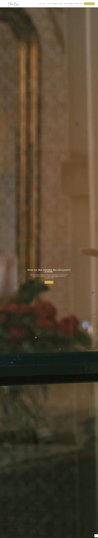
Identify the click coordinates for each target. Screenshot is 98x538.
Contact (81, 3)
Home (40, 3)
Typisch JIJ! (60, 3)
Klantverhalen (76, 3)
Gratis (44, 3)
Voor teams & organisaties (68, 3)
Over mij (49, 3)
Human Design (54, 3)
